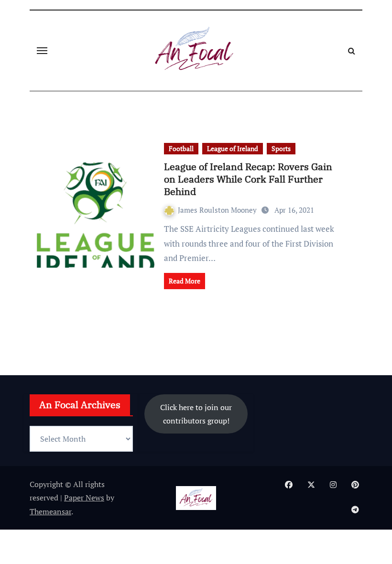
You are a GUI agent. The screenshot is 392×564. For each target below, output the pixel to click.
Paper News (84, 497)
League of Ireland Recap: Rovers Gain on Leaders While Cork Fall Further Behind (248, 179)
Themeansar (50, 511)
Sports (281, 148)
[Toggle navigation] (42, 50)
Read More (184, 280)
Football (181, 148)
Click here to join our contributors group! (196, 414)
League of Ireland (232, 148)
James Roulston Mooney (218, 210)
